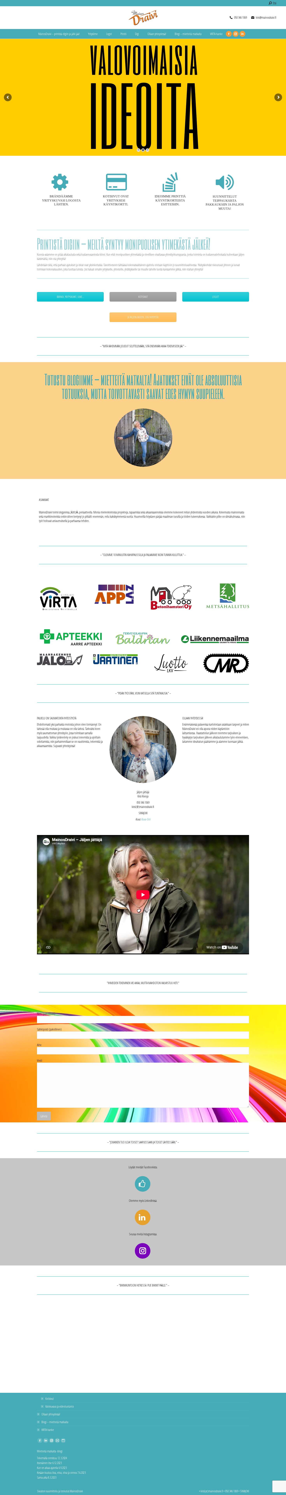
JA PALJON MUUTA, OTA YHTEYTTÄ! (143, 317)
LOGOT (215, 297)
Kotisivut (49, 1399)
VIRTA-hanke (47, 1430)
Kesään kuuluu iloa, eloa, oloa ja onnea (57, 1473)
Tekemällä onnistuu (47, 1458)
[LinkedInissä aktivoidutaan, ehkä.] (143, 1217)
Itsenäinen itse (44, 1463)
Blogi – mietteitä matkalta (54, 1422)
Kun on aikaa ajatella (47, 1468)
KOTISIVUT (143, 297)
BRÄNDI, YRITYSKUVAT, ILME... (70, 297)
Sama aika (42, 1477)
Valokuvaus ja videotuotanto (59, 1406)
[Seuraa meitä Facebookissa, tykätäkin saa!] (143, 1184)
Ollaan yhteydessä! (50, 1414)
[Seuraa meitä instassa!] (143, 1251)
